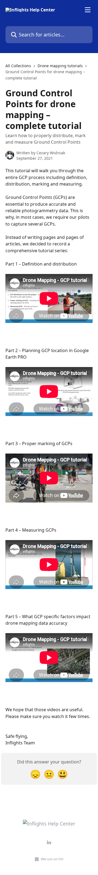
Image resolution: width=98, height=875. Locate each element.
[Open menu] (88, 10)
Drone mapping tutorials (60, 65)
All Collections (18, 65)
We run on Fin (52, 858)
